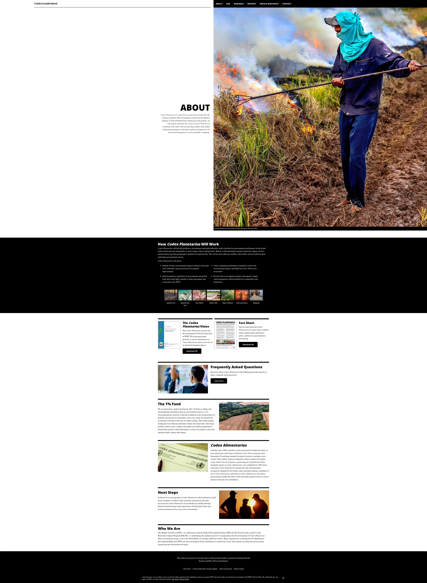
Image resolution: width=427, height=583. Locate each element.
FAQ (228, 3)
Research (239, 3)
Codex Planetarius (45, 3)
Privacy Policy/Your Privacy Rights (205, 569)
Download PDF (192, 351)
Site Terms (187, 569)
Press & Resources (269, 3)
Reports (251, 3)
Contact (286, 3)
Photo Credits (239, 569)
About (219, 3)
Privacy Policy (184, 579)
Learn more (218, 381)
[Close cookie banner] (283, 578)
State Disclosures (225, 569)
